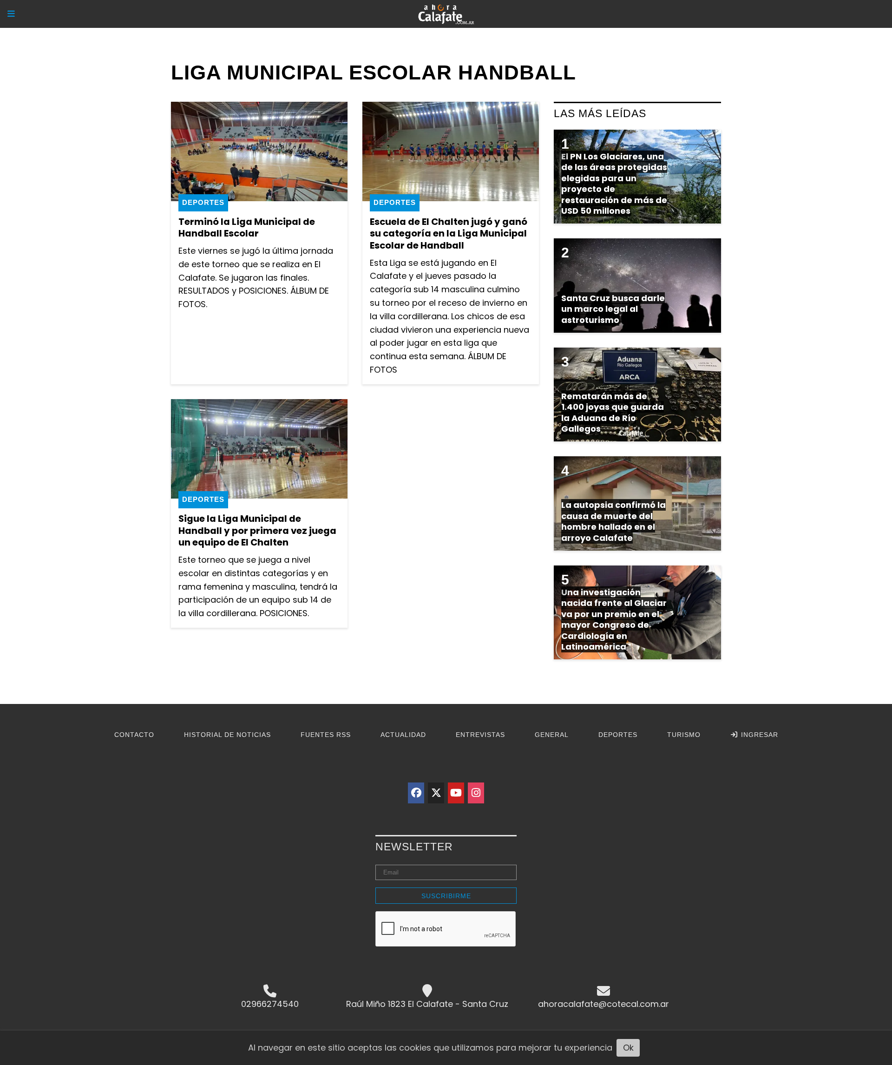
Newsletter (414, 847)
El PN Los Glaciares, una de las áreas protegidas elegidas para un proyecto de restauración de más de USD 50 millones (614, 184)
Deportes (203, 202)
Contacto (134, 734)
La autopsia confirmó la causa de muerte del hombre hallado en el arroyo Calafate (613, 521)
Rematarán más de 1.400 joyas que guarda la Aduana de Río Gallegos (612, 412)
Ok (628, 1047)
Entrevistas (480, 734)
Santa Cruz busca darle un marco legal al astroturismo (613, 309)
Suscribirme (446, 896)
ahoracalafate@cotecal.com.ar (603, 1004)
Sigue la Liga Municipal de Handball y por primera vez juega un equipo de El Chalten (257, 530)
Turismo (684, 734)
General (552, 734)
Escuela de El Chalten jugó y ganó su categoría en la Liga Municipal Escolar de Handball (448, 233)
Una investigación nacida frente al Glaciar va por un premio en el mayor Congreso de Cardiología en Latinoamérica (614, 619)
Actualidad (403, 734)
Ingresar (758, 734)
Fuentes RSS (326, 734)
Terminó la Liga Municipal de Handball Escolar (246, 227)
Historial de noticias (227, 734)
